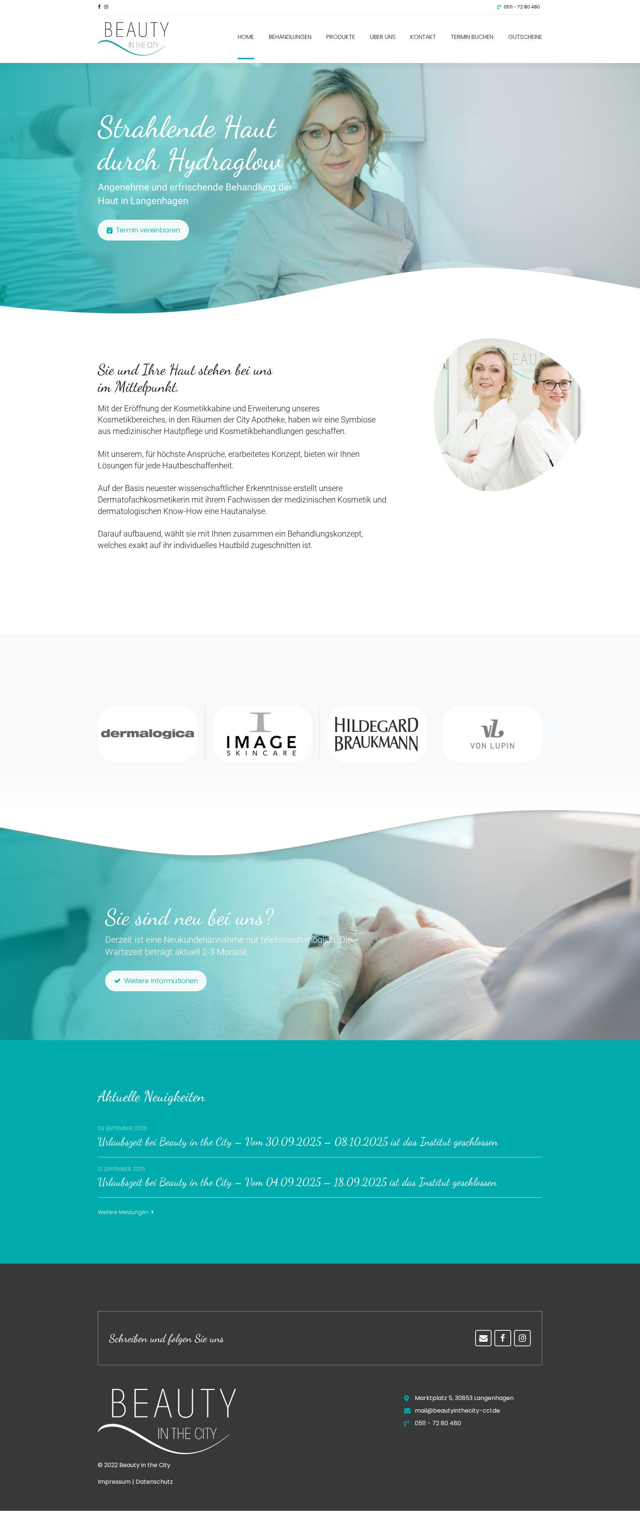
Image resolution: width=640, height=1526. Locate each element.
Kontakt (423, 37)
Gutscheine (525, 37)
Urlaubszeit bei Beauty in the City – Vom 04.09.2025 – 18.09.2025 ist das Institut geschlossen (297, 1181)
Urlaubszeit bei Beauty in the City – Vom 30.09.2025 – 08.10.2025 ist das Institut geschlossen (298, 1141)
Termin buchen (472, 37)
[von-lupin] (492, 734)
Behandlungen (290, 37)
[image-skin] (262, 734)
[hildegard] (377, 734)
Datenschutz (154, 1481)
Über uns (383, 37)
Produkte (340, 37)
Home (246, 37)
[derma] (147, 734)
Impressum (114, 1481)
